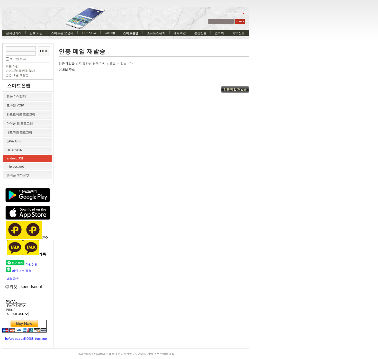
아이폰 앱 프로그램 (20, 123)
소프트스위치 (156, 33)
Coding (110, 33)
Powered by (125, 353)
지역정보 (238, 33)
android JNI (15, 158)
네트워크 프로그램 (19, 132)
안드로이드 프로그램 (21, 114)
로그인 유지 (18, 59)
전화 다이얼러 (16, 96)
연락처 (219, 33)
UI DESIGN (14, 150)
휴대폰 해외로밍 (18, 175)
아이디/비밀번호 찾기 (20, 71)
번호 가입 (36, 33)
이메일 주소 (67, 69)
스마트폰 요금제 (62, 33)
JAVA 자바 (14, 141)
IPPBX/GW (89, 33)
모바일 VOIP (15, 105)
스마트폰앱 (131, 33)
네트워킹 (180, 33)
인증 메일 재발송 (17, 75)
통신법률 (200, 33)
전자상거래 (13, 33)
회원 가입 (12, 66)
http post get (15, 166)
